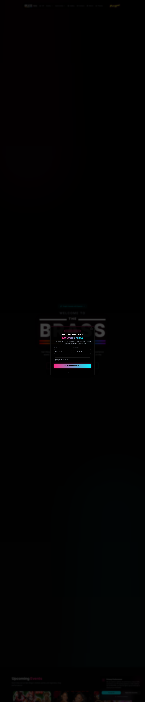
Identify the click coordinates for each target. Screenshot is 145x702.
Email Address (58, 356)
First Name (57, 347)
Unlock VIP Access (71, 365)
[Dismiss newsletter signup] (91, 328)
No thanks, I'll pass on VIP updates (72, 372)
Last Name (76, 347)
